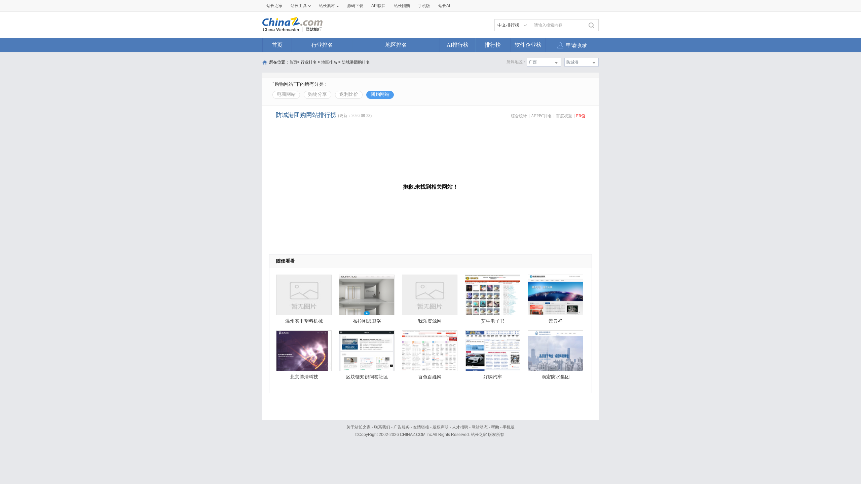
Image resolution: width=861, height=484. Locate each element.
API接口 (378, 5)
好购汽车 (492, 376)
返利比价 (348, 94)
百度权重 (564, 116)
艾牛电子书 (492, 321)
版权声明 (441, 427)
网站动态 (480, 427)
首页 (277, 45)
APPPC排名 (541, 116)
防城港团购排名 (356, 62)
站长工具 (299, 5)
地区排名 (396, 45)
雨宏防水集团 (555, 376)
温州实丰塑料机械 (304, 321)
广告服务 (402, 427)
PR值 (580, 116)
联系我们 (382, 427)
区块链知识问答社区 (367, 376)
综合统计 (519, 116)
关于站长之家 (358, 427)
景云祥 (556, 321)
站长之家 (274, 5)
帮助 (495, 427)
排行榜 (493, 45)
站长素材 (327, 5)
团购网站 (380, 94)
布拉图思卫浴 (367, 321)
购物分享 (317, 94)
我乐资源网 (430, 321)
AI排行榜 (458, 45)
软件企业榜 (528, 45)
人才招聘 (460, 427)
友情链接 (421, 427)
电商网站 (286, 94)
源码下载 (355, 5)
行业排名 (322, 45)
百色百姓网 (430, 376)
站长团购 (402, 5)
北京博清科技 (304, 376)
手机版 (508, 427)
